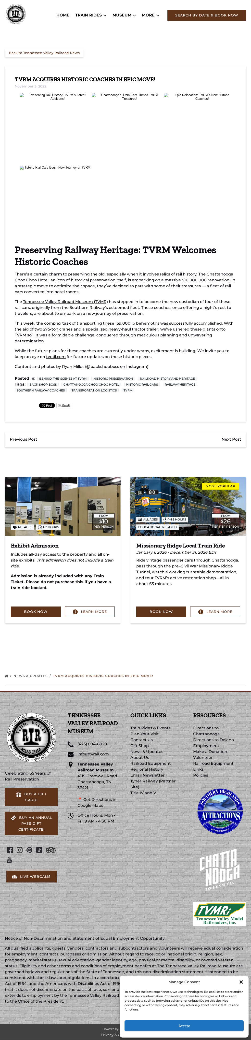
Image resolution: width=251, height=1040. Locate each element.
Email (66, 405)
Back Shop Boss (43, 384)
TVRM (128, 390)
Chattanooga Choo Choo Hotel (91, 384)
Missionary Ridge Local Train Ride (180, 545)
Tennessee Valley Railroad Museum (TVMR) (65, 301)
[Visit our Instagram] (20, 850)
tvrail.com (56, 356)
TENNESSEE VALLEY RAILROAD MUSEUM (93, 723)
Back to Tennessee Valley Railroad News (44, 53)
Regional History (146, 769)
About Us (139, 757)
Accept (184, 1026)
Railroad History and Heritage (167, 378)
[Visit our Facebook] (10, 850)
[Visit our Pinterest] (29, 850)
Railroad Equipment (150, 763)
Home (62, 15)
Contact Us (141, 739)
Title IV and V (143, 793)
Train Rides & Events (150, 728)
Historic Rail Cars (142, 384)
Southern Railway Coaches (41, 390)
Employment (206, 745)
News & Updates (31, 676)
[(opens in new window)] (219, 787)
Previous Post (23, 439)
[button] (241, 982)
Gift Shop (139, 745)
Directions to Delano (213, 739)
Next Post (231, 439)
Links (198, 769)
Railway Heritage (180, 384)
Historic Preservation (113, 378)
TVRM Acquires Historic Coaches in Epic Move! (103, 676)
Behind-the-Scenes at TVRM (63, 378)
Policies (200, 775)
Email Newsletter (147, 775)
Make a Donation (210, 751)
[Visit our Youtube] (9, 860)
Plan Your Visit (144, 734)
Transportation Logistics (94, 390)
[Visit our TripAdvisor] (51, 850)
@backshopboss (102, 366)
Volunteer (203, 757)
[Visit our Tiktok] (39, 850)
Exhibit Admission (35, 545)
